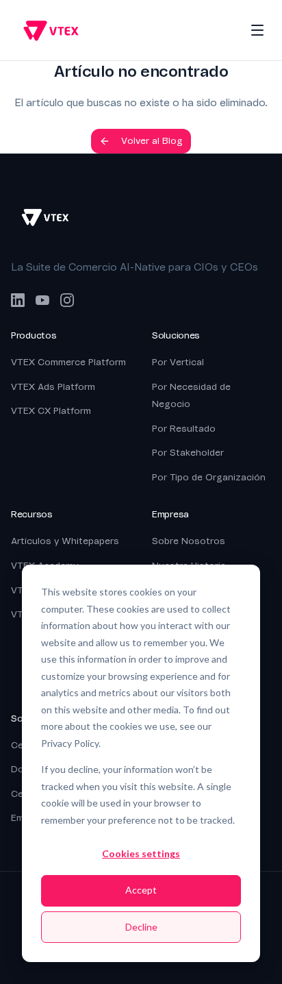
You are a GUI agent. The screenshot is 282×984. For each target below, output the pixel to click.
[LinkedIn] (18, 300)
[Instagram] (67, 300)
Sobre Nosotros (188, 541)
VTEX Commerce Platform (68, 362)
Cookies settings (141, 853)
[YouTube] (42, 300)
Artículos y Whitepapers (65, 541)
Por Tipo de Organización (209, 477)
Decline (141, 927)
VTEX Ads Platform (53, 387)
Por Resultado (184, 428)
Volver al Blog (152, 141)
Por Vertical (178, 362)
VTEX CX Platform (51, 411)
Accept (141, 890)
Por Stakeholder (188, 452)
